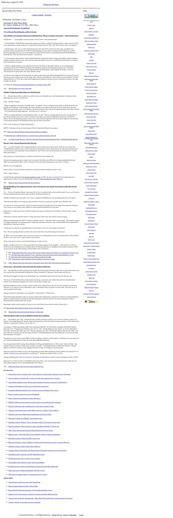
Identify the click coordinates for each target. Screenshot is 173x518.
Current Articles (38, 15)
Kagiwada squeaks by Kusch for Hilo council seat (24, 438)
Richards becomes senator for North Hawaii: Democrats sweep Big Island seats (33, 466)
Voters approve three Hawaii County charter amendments (26, 462)
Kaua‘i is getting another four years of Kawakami (23, 394)
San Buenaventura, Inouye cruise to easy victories (24, 458)
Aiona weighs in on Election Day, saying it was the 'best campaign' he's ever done (34, 378)
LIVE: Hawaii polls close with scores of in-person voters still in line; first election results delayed (39, 263)
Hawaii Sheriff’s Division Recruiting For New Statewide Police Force (30, 490)
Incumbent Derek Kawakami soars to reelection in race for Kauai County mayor (33, 390)
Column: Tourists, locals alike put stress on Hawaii (24, 502)
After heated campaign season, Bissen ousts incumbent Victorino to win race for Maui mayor (37, 382)
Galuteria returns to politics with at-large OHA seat (24, 446)
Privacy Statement (70, 515)
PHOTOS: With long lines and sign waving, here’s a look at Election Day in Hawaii (34, 402)
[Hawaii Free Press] (51, 5)
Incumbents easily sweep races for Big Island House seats (26, 454)
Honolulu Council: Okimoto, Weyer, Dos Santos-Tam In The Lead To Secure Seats (34, 422)
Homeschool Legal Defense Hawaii (91, 163)
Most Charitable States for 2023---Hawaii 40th (23, 486)
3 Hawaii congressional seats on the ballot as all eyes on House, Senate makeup (33, 410)
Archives (48, 15)
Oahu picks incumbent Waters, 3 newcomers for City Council (27, 474)
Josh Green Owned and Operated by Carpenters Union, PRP (32, 85)
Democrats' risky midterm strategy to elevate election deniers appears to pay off (31, 135)
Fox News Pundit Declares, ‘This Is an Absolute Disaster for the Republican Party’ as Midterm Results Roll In (43, 139)
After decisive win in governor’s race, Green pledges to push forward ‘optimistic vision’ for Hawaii (39, 374)
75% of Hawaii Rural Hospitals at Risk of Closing (20, 32)
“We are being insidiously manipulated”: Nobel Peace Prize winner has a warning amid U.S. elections (40, 498)
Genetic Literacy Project (91, 66)
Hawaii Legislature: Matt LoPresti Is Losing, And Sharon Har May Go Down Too (33, 426)
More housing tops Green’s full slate (20, 88)
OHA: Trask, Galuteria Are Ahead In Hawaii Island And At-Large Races (30, 430)
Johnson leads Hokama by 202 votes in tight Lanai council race (28, 386)
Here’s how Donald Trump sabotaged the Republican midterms (27, 132)
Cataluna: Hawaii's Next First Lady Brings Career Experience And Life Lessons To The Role (37, 450)
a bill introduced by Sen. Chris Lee (51, 179)
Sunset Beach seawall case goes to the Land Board (24, 482)
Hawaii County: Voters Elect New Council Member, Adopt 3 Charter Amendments (34, 434)
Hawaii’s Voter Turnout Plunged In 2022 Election (24, 183)
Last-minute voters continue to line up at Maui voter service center (33, 259)
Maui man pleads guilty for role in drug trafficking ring (26, 366)
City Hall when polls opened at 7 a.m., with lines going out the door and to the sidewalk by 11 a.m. (42, 255)
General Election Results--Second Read (16, 28)
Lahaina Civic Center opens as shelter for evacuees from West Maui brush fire (32, 494)
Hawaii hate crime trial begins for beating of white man (26, 312)
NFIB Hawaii (91, 227)
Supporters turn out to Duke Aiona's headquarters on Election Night (29, 414)
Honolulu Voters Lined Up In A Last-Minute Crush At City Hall (31, 257)
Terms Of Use (57, 515)
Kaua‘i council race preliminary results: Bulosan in (24, 398)
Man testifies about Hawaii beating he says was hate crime (24, 308)
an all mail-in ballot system (31, 177)
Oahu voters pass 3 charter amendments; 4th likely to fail (26, 470)
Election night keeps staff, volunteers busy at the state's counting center (31, 406)
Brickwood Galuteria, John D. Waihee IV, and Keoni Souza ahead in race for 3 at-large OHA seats (38, 442)
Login (81, 515)
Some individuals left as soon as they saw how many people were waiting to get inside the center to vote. (45, 253)
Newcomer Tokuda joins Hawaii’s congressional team (25, 418)
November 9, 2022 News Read (15, 23)
